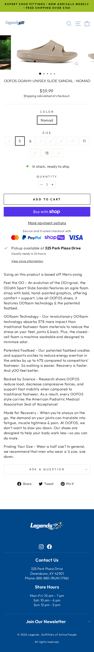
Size (47, 132)
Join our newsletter (46, 621)
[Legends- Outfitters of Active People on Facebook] (49, 546)
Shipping (30, 96)
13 (47, 153)
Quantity (47, 176)
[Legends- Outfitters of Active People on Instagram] (41, 546)
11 (84, 141)
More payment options (47, 222)
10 (73, 141)
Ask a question (47, 469)
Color (47, 111)
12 (35, 153)
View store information (27, 261)
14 (59, 153)
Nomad (47, 120)
